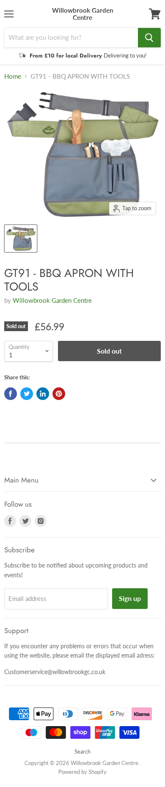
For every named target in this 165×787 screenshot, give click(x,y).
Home (12, 76)
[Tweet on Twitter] (26, 393)
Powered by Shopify (82, 771)
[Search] (149, 37)
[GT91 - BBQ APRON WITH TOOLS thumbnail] (21, 238)
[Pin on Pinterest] (58, 393)
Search (82, 751)
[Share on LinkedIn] (42, 393)
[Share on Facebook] (10, 393)
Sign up (130, 598)
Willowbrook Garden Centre (52, 300)
